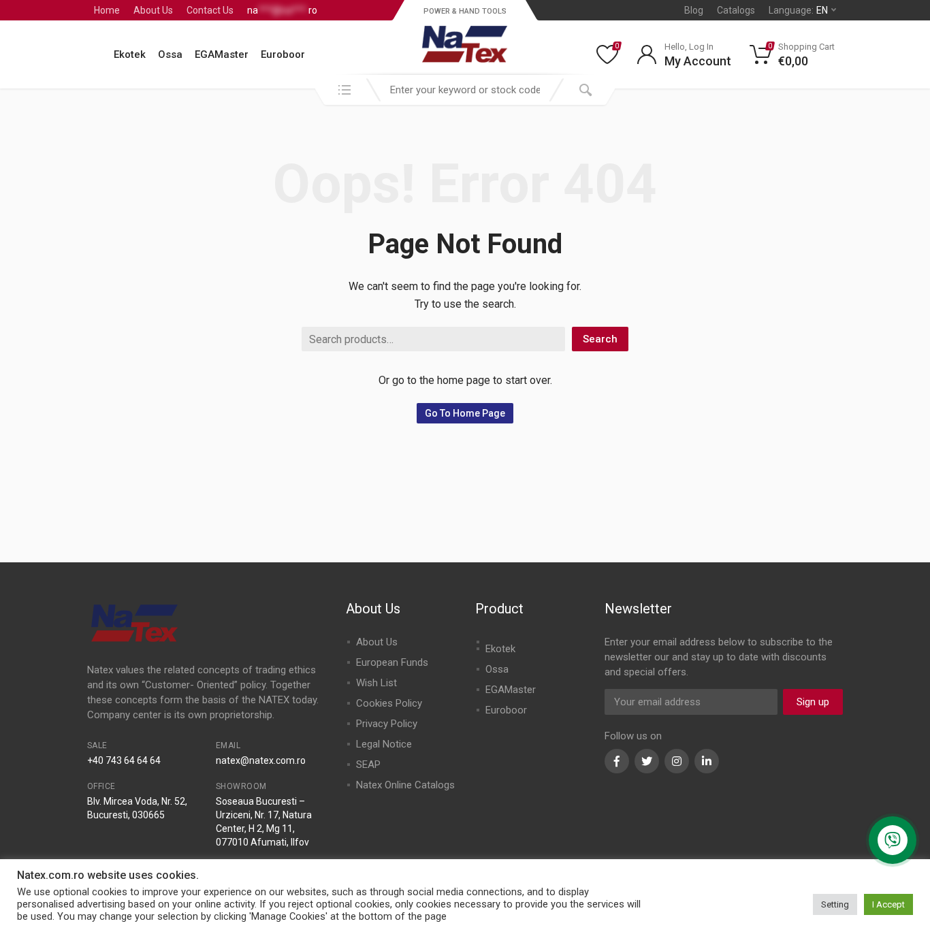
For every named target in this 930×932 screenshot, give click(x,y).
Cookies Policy (389, 703)
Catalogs (736, 10)
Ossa (170, 54)
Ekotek (130, 54)
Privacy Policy (386, 724)
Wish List (376, 683)
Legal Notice (384, 744)
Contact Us (210, 10)
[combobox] (465, 90)
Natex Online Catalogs (405, 785)
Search (600, 339)
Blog (693, 10)
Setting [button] (835, 904)
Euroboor (283, 54)
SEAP (368, 764)
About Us (153, 10)
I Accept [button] (888, 904)
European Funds (392, 662)
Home (107, 10)
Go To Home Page (465, 413)
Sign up (813, 702)
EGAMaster (221, 54)
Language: (798, 10)
